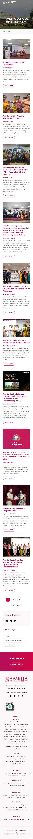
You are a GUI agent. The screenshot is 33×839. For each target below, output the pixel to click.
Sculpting (22, 741)
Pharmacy (24, 739)
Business (17, 731)
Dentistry (9, 734)
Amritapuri (8, 805)
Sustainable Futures (16, 749)
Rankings (6, 783)
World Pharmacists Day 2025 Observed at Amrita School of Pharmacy (16, 288)
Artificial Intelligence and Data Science (16, 726)
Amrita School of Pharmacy (13, 640)
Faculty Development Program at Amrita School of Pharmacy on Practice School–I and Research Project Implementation (16, 230)
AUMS (5, 795)
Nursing (17, 739)
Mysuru (26, 807)
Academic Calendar (15, 795)
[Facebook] (10, 696)
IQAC (5, 819)
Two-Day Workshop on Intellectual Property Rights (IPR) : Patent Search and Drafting (15, 171)
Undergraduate (10, 756)
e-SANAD (10, 797)
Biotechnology (7, 731)
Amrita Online (16, 763)
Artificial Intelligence (20, 724)
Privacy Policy (13, 832)
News (8, 692)
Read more (9, 86)
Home (7, 25)
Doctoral (22, 758)
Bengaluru (24, 805)
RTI (17, 834)
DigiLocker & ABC (20, 797)
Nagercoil (9, 809)
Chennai (5, 807)
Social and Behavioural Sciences (16, 746)
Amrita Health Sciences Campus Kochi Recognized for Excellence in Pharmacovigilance (15, 397)
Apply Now (16, 664)
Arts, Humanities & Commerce (16, 722)
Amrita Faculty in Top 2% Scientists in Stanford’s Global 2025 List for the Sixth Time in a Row (16, 455)
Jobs (18, 692)
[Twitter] (14, 696)
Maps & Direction (20, 686)
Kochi (20, 807)
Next (19, 605)
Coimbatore (13, 807)
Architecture (9, 724)
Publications (23, 775)
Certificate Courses (20, 761)
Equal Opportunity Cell (9, 834)
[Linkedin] (22, 696)
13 (13, 605)
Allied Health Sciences (12, 729)
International (9, 761)
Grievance (20, 832)
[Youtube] (18, 696)
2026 (7, 636)
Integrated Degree (12, 758)
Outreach (22, 688)
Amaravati (16, 805)
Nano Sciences (8, 739)
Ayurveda (23, 729)
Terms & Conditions (25, 834)
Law (24, 734)
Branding (25, 795)
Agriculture (15, 719)
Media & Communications (12, 736)
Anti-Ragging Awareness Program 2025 (14, 509)
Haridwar (24, 809)
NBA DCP (12, 819)
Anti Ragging (12, 688)
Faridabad (17, 809)
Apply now (9, 686)
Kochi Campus (9, 645)
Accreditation (15, 783)
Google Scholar (16, 773)
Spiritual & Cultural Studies (16, 744)
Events (13, 692)
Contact (24, 692)
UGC (23, 819)
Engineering (17, 734)
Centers (7, 773)
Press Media (12, 785)
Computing (24, 731)
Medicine (24, 736)
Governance (21, 785)
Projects (15, 775)
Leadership (24, 783)
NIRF (18, 819)
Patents (8, 775)
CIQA (27, 819)
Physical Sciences (12, 741)
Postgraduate (21, 756)
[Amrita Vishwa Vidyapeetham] (9, 3)
